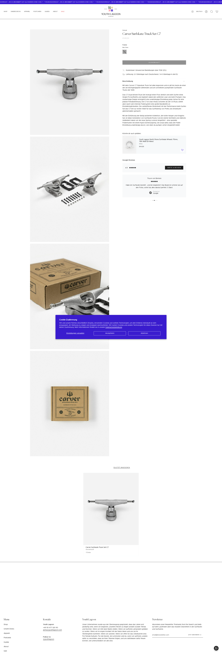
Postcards (7, 638)
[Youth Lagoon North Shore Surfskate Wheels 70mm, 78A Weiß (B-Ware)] (129, 145)
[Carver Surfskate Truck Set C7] (111, 509)
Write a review (174, 167)
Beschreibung (127, 81)
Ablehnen (144, 333)
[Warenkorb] (217, 12)
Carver (124, 30)
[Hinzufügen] (182, 150)
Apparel (7, 633)
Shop (6, 624)
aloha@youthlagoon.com (52, 630)
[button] (5, 11)
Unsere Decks (9, 629)
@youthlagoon (48, 639)
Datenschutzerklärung (113, 327)
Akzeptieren (109, 333)
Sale (5, 651)
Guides (6, 642)
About (6, 646)
